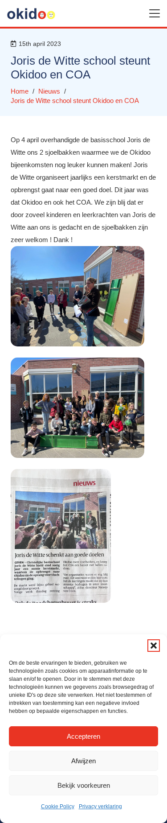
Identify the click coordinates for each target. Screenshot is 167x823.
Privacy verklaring (100, 806)
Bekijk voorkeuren (83, 785)
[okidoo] (31, 13)
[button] (153, 645)
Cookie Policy (57, 806)
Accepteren (83, 736)
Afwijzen (83, 761)
